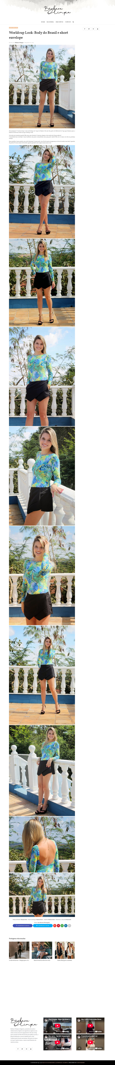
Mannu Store (24, 919)
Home (43, 22)
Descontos (59, 22)
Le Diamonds (67, 919)
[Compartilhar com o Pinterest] (69, 925)
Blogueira (50, 22)
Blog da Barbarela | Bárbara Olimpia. (56, 1062)
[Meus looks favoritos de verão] (42, 950)
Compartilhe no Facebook (23, 925)
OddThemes (81, 1062)
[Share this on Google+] (54, 925)
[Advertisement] (91, 48)
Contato (68, 22)
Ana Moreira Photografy (43, 922)
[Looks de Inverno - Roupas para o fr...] (19, 950)
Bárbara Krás (51, 919)
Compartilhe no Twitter (43, 925)
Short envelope (13, 27)
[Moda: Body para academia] (65, 950)
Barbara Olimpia (19, 42)
